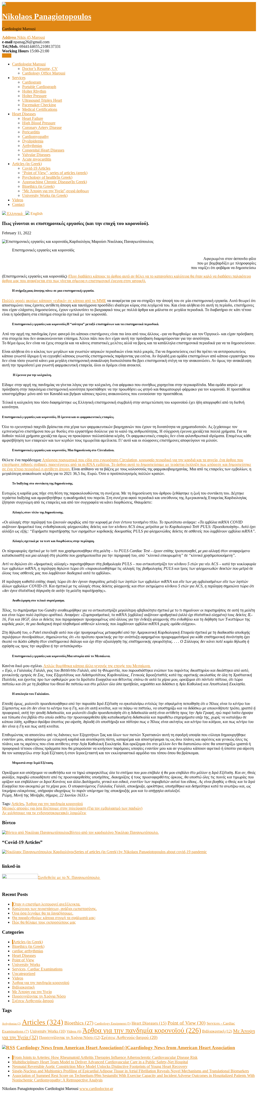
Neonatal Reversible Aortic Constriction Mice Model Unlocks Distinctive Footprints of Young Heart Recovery (99, 1066)
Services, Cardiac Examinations (37, 969)
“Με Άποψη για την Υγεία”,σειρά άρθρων (55, 191)
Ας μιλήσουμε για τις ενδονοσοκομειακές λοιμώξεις (44, 813)
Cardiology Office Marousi (43, 73)
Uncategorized (23, 973)
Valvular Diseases (36, 155)
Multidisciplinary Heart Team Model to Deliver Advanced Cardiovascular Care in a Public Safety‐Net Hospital (100, 1062)
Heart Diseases (24, 114)
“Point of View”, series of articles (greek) (54, 173)
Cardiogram (31, 82)
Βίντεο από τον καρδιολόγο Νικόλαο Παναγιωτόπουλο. (114, 832)
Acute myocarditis (36, 159)
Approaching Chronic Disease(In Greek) (54, 182)
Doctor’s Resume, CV (40, 68)
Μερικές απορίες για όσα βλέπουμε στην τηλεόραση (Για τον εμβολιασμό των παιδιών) (72, 808)
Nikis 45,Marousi (23, 37)
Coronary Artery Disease (42, 127)
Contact (18, 204)
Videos (17, 200)
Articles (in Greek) (27, 164)
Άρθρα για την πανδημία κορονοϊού (54, 804)
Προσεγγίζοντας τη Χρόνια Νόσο (39, 996)
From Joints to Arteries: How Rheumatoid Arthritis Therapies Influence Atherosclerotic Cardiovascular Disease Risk (105, 1057)
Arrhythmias (32, 145)
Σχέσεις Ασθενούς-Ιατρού (33, 1001)
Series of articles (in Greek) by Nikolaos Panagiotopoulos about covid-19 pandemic (140, 852)
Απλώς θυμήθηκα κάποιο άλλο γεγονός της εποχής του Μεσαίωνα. (97, 666)
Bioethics (78, 1023)
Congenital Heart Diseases (43, 150)
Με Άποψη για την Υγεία (32, 992)
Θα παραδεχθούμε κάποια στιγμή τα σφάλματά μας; (53, 918)
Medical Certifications (39, 109)
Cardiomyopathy (35, 136)
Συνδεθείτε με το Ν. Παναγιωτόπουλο (69, 877)
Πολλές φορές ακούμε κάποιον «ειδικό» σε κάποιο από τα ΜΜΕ (54, 300)
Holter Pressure (34, 96)
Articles (17, 804)
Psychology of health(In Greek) (47, 177)
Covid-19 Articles (36, 168)
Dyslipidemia (32, 141)
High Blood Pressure (38, 123)
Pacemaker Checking (39, 105)
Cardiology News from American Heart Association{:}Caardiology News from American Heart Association (125, 1047)
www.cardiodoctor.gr (96, 1088)
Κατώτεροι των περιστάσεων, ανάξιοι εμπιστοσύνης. (54, 909)
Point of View (23, 960)
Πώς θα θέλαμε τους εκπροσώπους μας (44, 922)
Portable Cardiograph (39, 87)
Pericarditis (31, 132)
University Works (26, 964)
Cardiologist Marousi (29, 64)
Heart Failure (32, 118)
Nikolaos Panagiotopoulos (46, 16)
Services (18, 78)
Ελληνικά (15, 213)
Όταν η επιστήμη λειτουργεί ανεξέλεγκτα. (46, 904)
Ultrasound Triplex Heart (42, 100)
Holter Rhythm (34, 91)
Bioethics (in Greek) (38, 186)
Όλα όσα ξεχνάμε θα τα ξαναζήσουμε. (42, 913)
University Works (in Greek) (45, 195)
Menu (6, 55)
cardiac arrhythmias (27, 951)
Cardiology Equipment (112, 1023)
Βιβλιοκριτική (23, 987)
